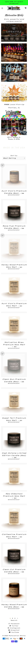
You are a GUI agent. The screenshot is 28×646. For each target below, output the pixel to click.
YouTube (15, 632)
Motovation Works (17, 635)
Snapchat (15, 630)
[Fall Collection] (14, 101)
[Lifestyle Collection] (14, 41)
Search (14, 620)
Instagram (14, 628)
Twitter (14, 626)
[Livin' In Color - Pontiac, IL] (14, 140)
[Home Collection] (14, 61)
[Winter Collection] (14, 81)
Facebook (15, 623)
